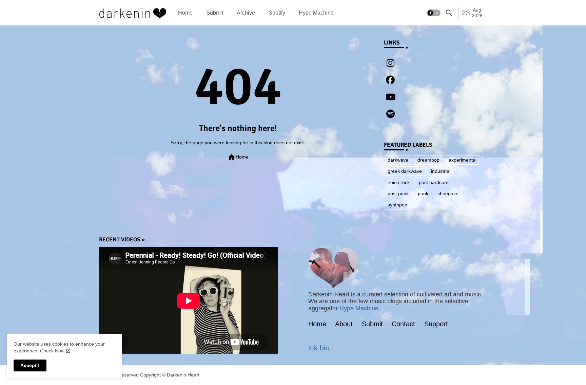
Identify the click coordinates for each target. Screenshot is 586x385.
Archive (246, 13)
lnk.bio (319, 348)
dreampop (428, 160)
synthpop (397, 204)
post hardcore (434, 182)
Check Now (52, 350)
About (344, 324)
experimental (462, 160)
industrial (440, 171)
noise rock (399, 182)
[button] (434, 13)
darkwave (398, 160)
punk (423, 193)
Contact (403, 324)
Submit (214, 13)
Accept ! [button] (30, 365)
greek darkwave (405, 171)
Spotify (277, 13)
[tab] (185, 12)
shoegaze (447, 193)
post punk (398, 193)
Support (436, 324)
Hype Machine (316, 13)
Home (185, 13)
